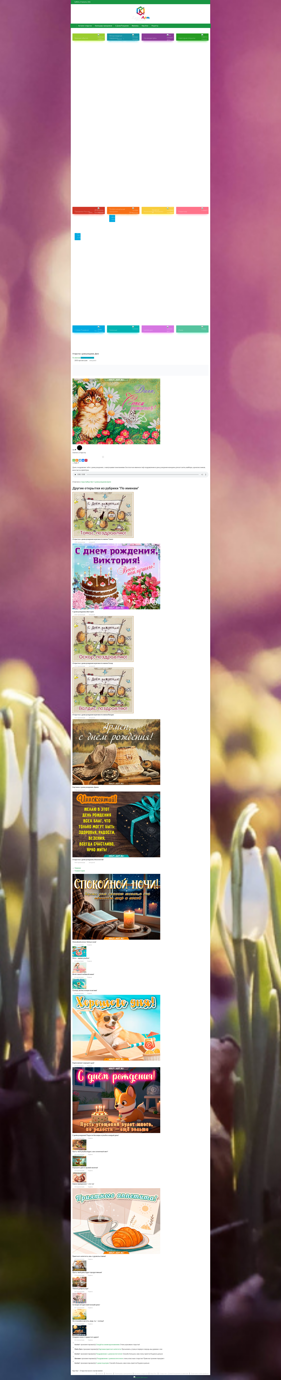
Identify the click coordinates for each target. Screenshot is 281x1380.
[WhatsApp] (73, 460)
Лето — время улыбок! (80, 958)
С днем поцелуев (102, 1363)
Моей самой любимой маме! (83, 974)
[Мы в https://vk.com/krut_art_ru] (202, 1)
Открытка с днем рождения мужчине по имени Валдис (93, 715)
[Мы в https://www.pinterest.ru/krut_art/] (206, 1)
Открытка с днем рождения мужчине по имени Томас (92, 539)
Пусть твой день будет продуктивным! (87, 1272)
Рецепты (155, 26)
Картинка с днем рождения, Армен (85, 787)
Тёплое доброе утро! (80, 1289)
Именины (135, 26)
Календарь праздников (103, 26)
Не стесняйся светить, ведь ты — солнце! (88, 1321)
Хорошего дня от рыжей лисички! (85, 1168)
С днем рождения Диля (102, 482)
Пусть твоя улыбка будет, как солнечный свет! (90, 1151)
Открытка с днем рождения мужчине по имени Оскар (92, 663)
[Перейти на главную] (74, 26)
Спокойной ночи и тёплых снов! (84, 942)
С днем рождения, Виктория (83, 612)
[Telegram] (80, 460)
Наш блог (145, 26)
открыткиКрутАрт (86, 482)
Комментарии (80, 871)
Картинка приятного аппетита (110, 1349)
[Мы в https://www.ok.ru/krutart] (204, 1)
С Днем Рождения (122, 26)
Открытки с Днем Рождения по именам (173, 1373)
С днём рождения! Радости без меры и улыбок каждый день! (95, 1135)
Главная (100, 1373)
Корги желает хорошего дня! (83, 1063)
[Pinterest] (86, 460)
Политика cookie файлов (200, 1373)
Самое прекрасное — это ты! (83, 1184)
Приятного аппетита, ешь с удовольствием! (89, 1256)
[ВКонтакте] (83, 460)
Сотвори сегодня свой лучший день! (86, 1305)
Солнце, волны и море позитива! (84, 990)
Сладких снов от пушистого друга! (85, 1337)
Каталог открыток (85, 26)
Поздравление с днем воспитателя (109, 1354)
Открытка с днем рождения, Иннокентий (87, 859)
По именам (76, 358)
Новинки (78, 868)
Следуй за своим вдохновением (108, 1344)
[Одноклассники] (77, 460)
